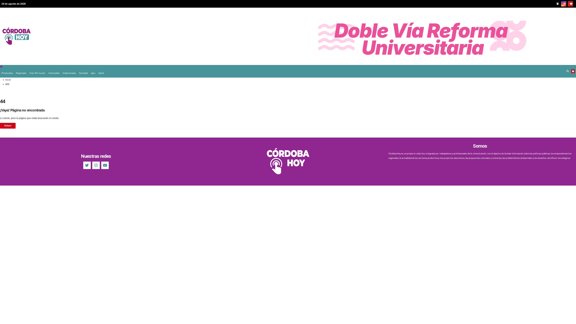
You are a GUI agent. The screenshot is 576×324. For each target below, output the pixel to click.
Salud (101, 73)
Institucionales (69, 73)
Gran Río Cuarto (37, 73)
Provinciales (7, 73)
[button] (567, 71)
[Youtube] (105, 165)
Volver (7, 125)
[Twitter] (87, 165)
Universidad (54, 73)
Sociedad (83, 73)
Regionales (21, 73)
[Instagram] (96, 165)
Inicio (8, 79)
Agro (93, 73)
